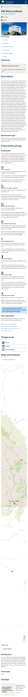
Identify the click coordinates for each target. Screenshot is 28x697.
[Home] (1, 7)
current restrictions (17, 300)
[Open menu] (25, 2)
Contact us (18, 692)
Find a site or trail (7, 6)
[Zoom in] (24, 639)
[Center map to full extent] (24, 637)
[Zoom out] (24, 641)
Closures (5, 40)
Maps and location (7, 53)
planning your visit (16, 181)
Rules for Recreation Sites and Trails (10, 328)
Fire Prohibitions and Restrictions (9, 326)
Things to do (6, 50)
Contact (5, 56)
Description (6, 43)
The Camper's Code (6, 331)
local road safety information (17, 287)
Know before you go (8, 46)
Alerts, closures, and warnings (8, 324)
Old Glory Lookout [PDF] (9, 359)
